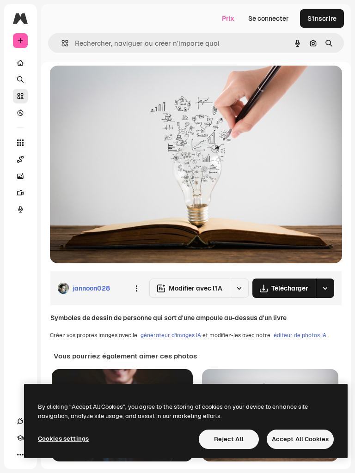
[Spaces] (20, 159)
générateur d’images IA (171, 335)
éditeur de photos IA (300, 335)
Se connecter (268, 18)
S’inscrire (322, 18)
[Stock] (20, 96)
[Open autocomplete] (61, 43)
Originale (111, 83)
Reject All (229, 439)
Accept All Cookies (300, 439)
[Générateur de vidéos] (20, 192)
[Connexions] (20, 421)
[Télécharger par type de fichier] (325, 288)
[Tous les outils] (20, 142)
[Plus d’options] (136, 288)
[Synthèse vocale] (20, 209)
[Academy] (20, 438)
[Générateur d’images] (20, 176)
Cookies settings (63, 439)
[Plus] (20, 454)
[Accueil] (20, 62)
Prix (228, 18)
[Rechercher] (20, 79)
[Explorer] (20, 112)
